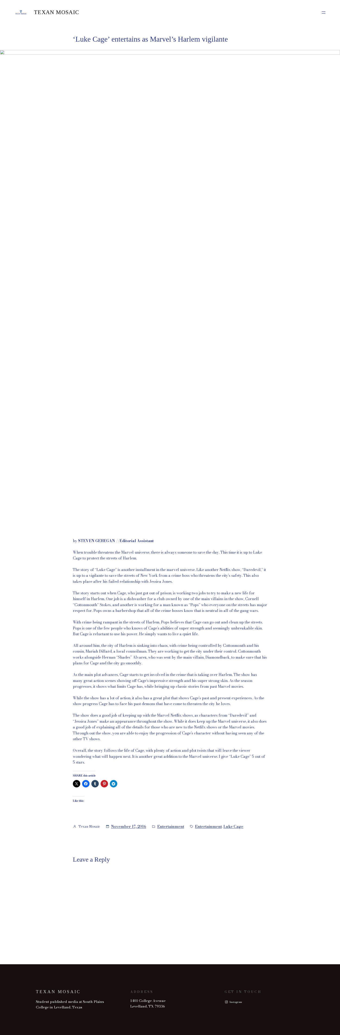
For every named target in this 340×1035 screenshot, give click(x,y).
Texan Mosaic (56, 12)
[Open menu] (323, 12)
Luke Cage (233, 826)
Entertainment (170, 826)
